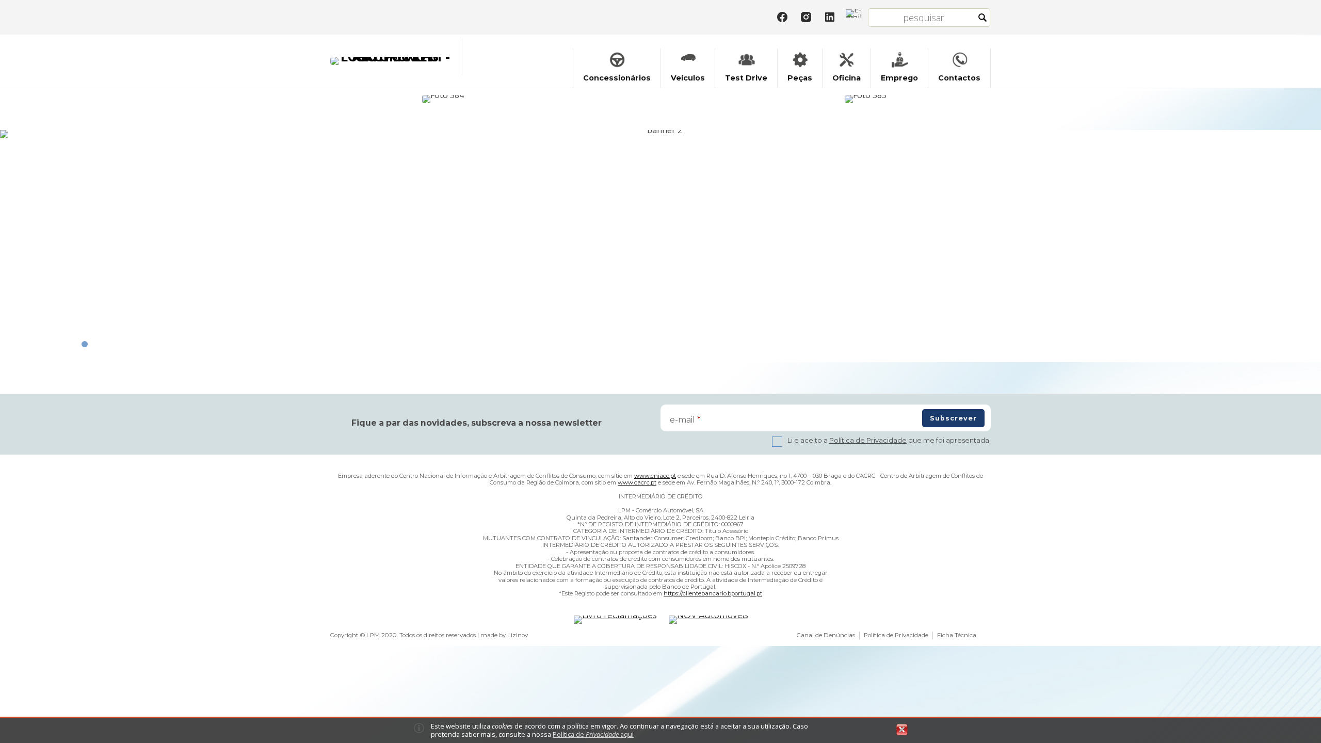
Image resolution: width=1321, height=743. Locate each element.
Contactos (959, 78)
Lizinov (517, 635)
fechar (902, 729)
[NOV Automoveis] (708, 620)
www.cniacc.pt (655, 475)
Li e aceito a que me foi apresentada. (889, 440)
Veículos (688, 78)
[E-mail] (853, 13)
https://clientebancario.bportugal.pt (713, 593)
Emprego (899, 78)
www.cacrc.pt (637, 482)
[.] (449, 98)
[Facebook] (782, 17)
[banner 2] (660, 134)
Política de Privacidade (868, 440)
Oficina (846, 78)
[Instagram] (806, 17)
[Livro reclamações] (615, 620)
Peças (799, 78)
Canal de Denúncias (826, 635)
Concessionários (617, 78)
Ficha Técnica (956, 635)
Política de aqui (593, 734)
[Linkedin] (829, 17)
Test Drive (746, 78)
